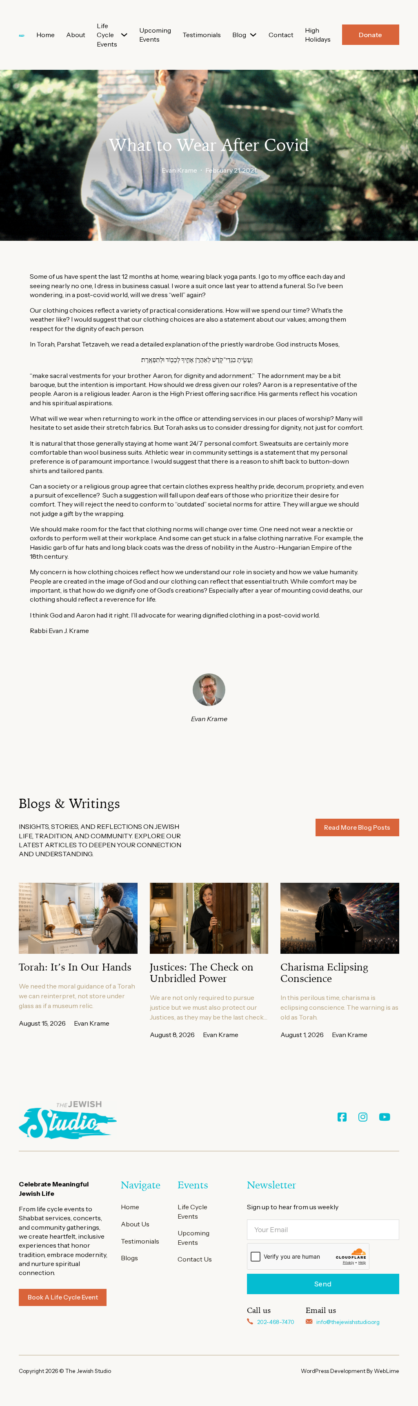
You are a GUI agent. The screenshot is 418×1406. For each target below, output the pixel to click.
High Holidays (318, 34)
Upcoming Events (155, 34)
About (75, 35)
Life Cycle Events (107, 35)
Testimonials (201, 35)
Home (45, 35)
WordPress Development (334, 1371)
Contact (281, 35)
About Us (135, 1224)
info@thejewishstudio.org (348, 1322)
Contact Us (195, 1259)
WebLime (386, 1371)
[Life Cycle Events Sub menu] (124, 34)
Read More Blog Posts (357, 827)
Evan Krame (179, 170)
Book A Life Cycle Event (63, 1297)
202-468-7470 (275, 1322)
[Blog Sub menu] (253, 34)
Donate (370, 35)
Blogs (129, 1258)
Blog (239, 35)
